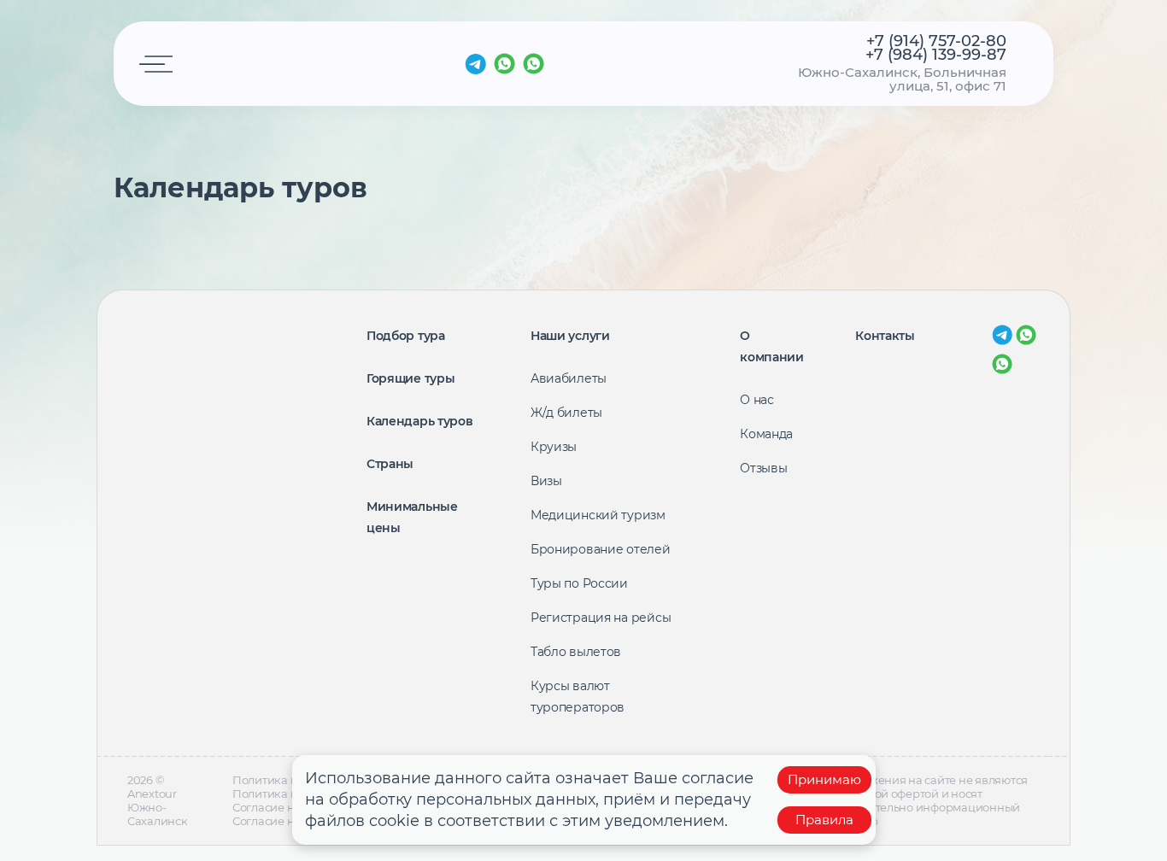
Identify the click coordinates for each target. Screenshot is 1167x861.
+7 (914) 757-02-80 (936, 41)
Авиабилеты (569, 378)
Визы (546, 481)
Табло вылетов (576, 651)
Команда (766, 434)
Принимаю (824, 779)
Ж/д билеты (566, 412)
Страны (390, 464)
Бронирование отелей (601, 549)
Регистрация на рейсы (601, 617)
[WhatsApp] (504, 63)
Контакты (885, 335)
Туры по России (579, 583)
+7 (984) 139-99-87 (935, 55)
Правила (824, 819)
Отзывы (763, 468)
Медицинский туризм (598, 515)
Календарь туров (420, 421)
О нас (757, 399)
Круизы (554, 446)
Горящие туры (411, 378)
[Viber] (533, 63)
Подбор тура (406, 335)
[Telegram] (475, 64)
